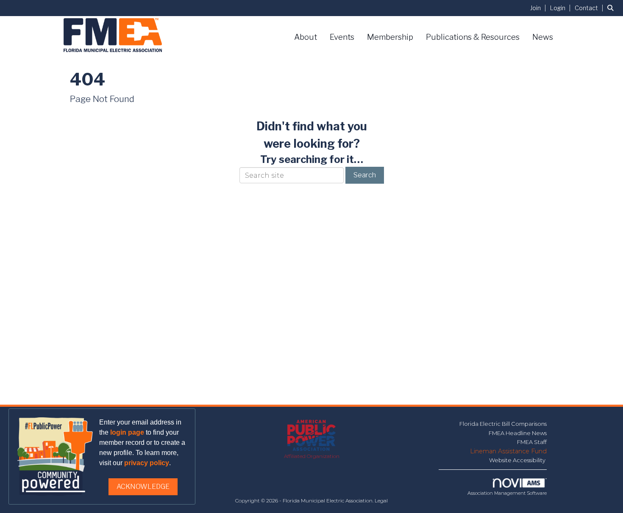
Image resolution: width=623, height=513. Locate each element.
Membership (390, 37)
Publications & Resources (473, 37)
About (305, 37)
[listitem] (539, 8)
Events (342, 37)
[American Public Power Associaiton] (312, 436)
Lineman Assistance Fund (508, 451)
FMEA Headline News (518, 433)
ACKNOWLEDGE (143, 487)
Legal (381, 500)
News (542, 37)
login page (127, 432)
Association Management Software (507, 493)
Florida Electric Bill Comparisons (503, 423)
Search (364, 175)
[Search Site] (612, 8)
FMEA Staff (532, 442)
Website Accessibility (518, 460)
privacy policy (146, 462)
